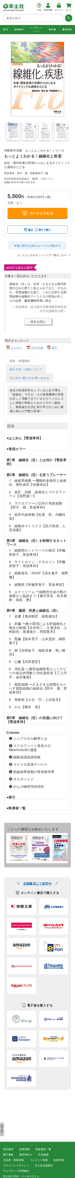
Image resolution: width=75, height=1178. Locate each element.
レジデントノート (36, 29)
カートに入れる (42, 213)
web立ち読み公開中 (19, 267)
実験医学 (19, 29)
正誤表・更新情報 (13, 1160)
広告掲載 (43, 1154)
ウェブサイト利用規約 (16, 1170)
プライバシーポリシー (16, 1165)
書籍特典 (67, 29)
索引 (55, 348)
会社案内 (8, 1149)
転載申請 (59, 1160)
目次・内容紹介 (20, 361)
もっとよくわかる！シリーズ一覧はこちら (42, 255)
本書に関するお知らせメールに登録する (37, 245)
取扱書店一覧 (43, 1149)
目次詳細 (37, 348)
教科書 (52, 29)
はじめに (17, 348)
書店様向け (25, 1154)
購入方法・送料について (26, 369)
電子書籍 (8, 1154)
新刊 (5, 29)
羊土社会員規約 (44, 1165)
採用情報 (24, 1149)
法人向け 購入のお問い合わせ (30, 378)
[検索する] (68, 18)
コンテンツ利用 (39, 1160)
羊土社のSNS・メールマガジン (21, 1176)
